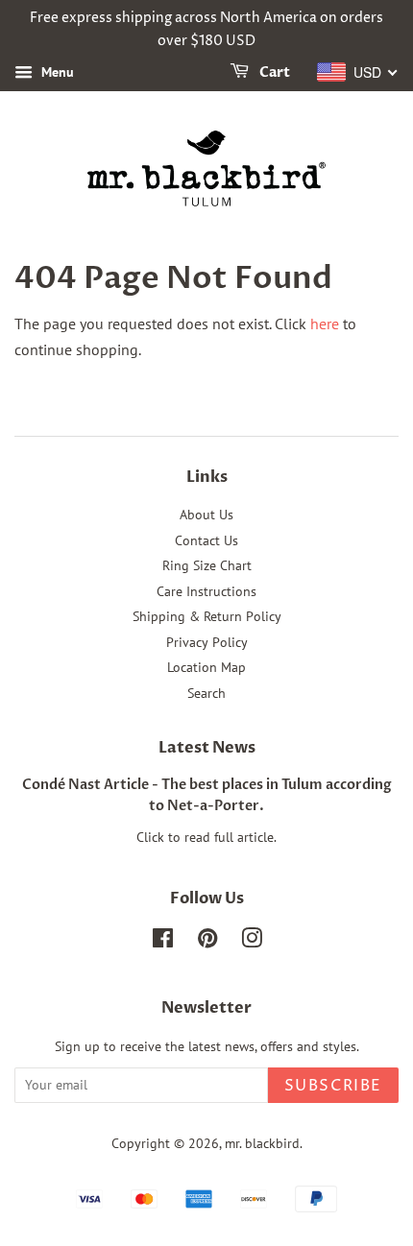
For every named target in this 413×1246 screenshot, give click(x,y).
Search (206, 693)
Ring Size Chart (207, 565)
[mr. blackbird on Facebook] (163, 941)
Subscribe (333, 1085)
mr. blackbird (262, 1143)
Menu (55, 72)
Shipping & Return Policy (207, 616)
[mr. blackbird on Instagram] (251, 941)
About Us (206, 514)
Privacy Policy (207, 642)
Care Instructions (206, 591)
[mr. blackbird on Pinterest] (207, 941)
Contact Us (206, 540)
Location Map (206, 667)
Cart (273, 72)
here (324, 323)
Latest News (206, 747)
